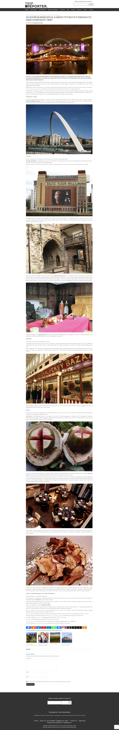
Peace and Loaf (29, 619)
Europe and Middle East (41, 15)
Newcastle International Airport (37, 610)
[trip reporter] (36, 7)
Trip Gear (62, 9)
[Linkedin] (38, 627)
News (85, 9)
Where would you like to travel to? (83, 1)
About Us (79, 9)
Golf (68, 9)
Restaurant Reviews (53, 9)
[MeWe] (48, 627)
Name (27, 672)
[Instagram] (64, 627)
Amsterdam (86, 613)
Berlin (33, 92)
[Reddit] (33, 627)
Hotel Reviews (42, 9)
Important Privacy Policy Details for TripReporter (66, 721)
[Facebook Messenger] (59, 627)
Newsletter (42, 715)
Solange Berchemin (38, 22)
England (34, 15)
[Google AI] (79, 627)
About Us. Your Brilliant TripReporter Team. (54, 721)
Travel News (63, 715)
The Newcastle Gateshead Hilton (34, 89)
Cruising (73, 9)
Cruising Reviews (37, 715)
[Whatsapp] (54, 627)
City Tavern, (38, 617)
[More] (84, 627)
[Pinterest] (43, 627)
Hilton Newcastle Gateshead (56, 615)
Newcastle (49, 15)
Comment (29, 658)
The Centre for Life (30, 621)
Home (26, 9)
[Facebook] (28, 627)
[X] (69, 627)
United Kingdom (56, 15)
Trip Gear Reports (57, 715)
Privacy (91, 9)
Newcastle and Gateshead (40, 623)
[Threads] (74, 627)
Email (27, 676)
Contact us (73, 721)
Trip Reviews (33, 9)
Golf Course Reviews (49, 715)
